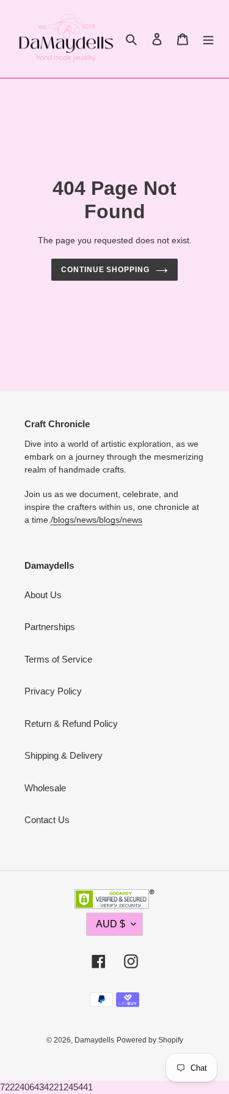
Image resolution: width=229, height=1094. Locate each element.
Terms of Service (58, 659)
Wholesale (45, 788)
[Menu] (208, 39)
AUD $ (110, 924)
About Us (43, 595)
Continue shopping (105, 269)
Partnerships (49, 626)
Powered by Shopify (150, 1040)
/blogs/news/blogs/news (96, 520)
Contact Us (47, 820)
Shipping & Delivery (63, 755)
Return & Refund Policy (71, 723)
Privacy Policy (53, 691)
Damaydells (94, 1040)
